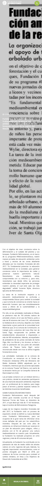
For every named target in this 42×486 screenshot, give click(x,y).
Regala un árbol (21, 481)
